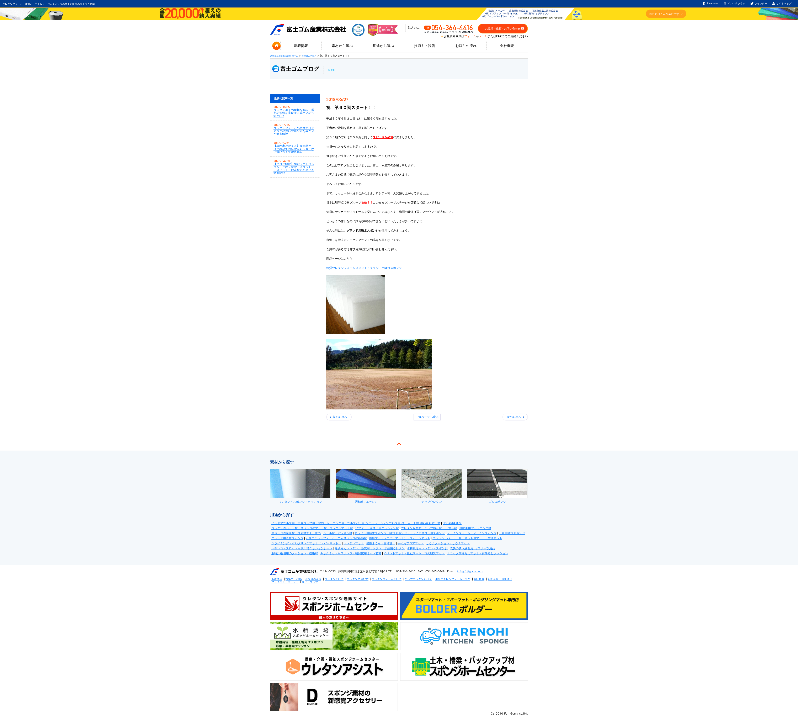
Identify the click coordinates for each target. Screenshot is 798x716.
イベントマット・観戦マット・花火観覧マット (414, 553)
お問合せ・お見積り (500, 579)
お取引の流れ (466, 45)
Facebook (712, 3)
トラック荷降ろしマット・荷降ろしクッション (477, 553)
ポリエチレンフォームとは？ (452, 579)
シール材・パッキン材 (337, 533)
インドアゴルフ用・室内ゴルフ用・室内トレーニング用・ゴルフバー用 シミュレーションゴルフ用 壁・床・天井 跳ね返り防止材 (355, 523)
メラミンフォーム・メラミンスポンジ (471, 533)
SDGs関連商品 (452, 523)
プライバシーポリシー (284, 582)
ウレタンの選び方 (357, 579)
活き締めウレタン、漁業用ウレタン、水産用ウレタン (370, 548)
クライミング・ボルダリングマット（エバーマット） (306, 543)
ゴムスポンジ (497, 502)
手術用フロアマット (411, 543)
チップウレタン (431, 502)
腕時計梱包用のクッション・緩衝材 (294, 553)
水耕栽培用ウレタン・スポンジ (427, 548)
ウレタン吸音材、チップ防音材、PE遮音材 (429, 528)
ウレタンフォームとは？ (386, 579)
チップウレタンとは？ (418, 579)
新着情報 (301, 45)
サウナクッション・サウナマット (448, 543)
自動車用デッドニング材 (475, 528)
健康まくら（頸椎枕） (380, 543)
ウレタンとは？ (334, 579)
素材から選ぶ (342, 45)
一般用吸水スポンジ (512, 533)
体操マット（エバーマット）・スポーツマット (399, 538)
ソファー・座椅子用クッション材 (377, 528)
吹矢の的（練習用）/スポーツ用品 (472, 548)
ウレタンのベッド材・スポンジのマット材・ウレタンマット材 (312, 528)
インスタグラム (736, 3)
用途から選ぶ (383, 45)
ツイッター (761, 3)
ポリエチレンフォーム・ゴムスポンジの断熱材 (336, 538)
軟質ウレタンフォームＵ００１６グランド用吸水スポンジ (364, 268)
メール (483, 36)
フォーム (470, 36)
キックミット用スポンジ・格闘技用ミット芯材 (350, 553)
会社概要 (507, 45)
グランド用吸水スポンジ (287, 538)
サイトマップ (783, 3)
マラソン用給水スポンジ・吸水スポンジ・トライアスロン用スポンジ (400, 533)
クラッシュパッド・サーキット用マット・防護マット (467, 538)
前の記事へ (340, 417)
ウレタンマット (354, 543)
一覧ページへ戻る (427, 417)
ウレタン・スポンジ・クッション (300, 502)
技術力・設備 (424, 45)
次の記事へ (514, 417)
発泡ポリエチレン (366, 502)
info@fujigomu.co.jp (470, 571)
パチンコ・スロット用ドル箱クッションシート (301, 548)
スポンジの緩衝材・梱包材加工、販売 (296, 533)
